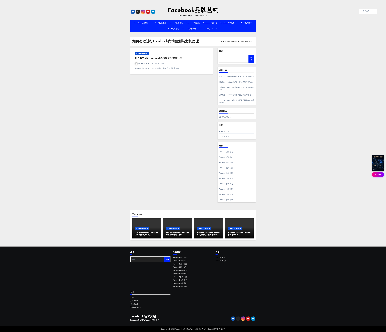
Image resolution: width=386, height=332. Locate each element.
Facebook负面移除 (210, 23)
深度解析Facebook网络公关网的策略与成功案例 (236, 82)
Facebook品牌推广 (245, 23)
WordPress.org (136, 307)
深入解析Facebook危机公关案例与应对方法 (235, 95)
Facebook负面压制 (176, 23)
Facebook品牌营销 (193, 11)
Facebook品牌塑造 (172, 29)
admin (140, 63)
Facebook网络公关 (206, 29)
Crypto (218, 29)
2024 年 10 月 (224, 137)
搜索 (221, 51)
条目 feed (134, 301)
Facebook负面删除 (141, 23)
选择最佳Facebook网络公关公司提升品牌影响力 (236, 77)
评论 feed (134, 304)
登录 (132, 298)
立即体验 (378, 174)
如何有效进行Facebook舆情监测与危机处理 (158, 58)
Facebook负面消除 (193, 23)
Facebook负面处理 (159, 23)
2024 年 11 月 (224, 131)
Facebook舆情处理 (227, 23)
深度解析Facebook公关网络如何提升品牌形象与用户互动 (208, 235)
